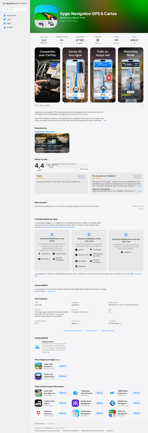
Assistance (109, 430)
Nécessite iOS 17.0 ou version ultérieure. (123, 305)
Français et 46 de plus (80, 312)
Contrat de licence (107, 331)
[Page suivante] (145, 75)
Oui (36, 323)
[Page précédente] (32, 75)
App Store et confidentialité (71, 430)
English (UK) (51, 423)
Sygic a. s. (75, 323)
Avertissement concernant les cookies (92, 430)
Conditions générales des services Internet (47, 430)
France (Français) (40, 423)
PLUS (139, 186)
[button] (15, 15)
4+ (110, 312)
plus (104, 120)
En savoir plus (50, 291)
